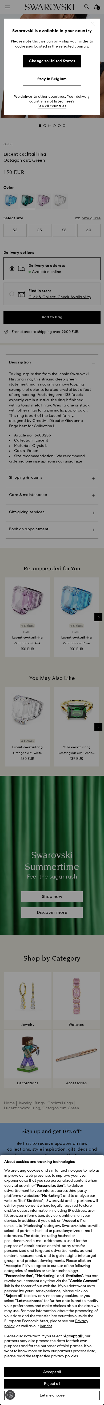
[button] (92, 24)
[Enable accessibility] (10, 1395)
